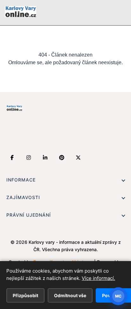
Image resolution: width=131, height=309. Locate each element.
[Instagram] (28, 157)
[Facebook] (12, 157)
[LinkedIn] (45, 157)
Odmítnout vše (70, 295)
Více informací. (98, 278)
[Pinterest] (61, 157)
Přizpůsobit (25, 295)
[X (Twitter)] (78, 157)
